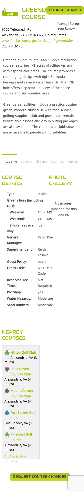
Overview (10, 161)
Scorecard (25, 161)
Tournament (55, 161)
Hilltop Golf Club (23, 352)
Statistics (39, 161)
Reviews (70, 161)
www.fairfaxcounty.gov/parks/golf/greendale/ (37, 40)
